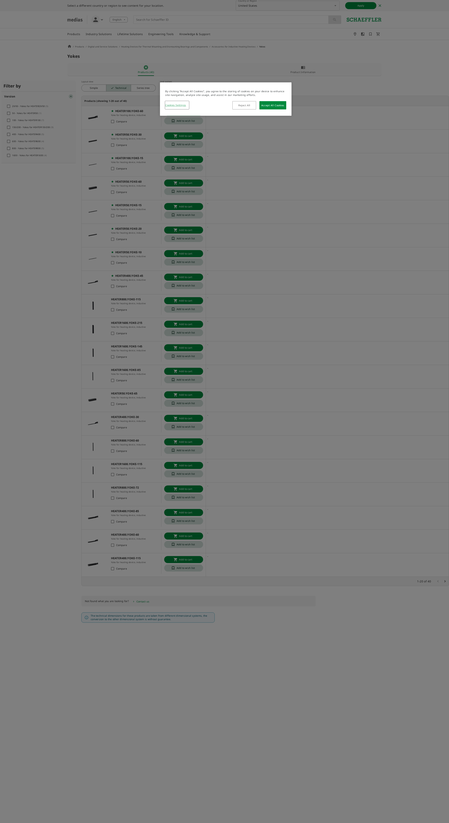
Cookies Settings (175, 105)
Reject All (244, 105)
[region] (225, 99)
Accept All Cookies (272, 105)
